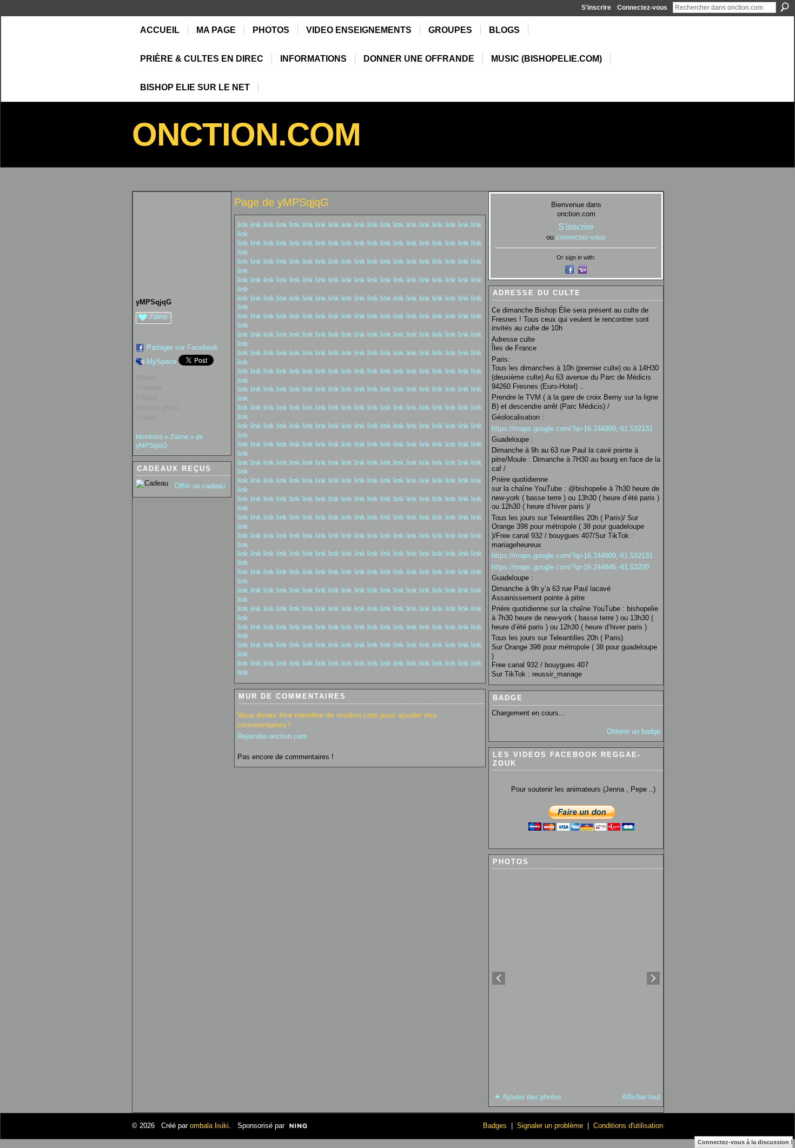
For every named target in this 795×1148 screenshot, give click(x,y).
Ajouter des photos (531, 1097)
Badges (495, 1126)
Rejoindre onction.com (272, 736)
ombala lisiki (209, 1126)
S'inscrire (596, 7)
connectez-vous (581, 237)
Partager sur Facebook (182, 347)
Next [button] (653, 978)
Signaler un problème (550, 1126)
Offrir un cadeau (200, 486)
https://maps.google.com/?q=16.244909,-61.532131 (572, 428)
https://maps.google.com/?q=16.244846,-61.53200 (570, 567)
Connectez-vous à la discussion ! (745, 1142)
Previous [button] (498, 978)
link (242, 225)
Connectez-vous (642, 7)
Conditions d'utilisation (628, 1126)
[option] (575, 978)
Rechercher (784, 7)
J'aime (158, 317)
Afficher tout (641, 1097)
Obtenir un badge (633, 731)
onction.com (246, 134)
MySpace (161, 361)
